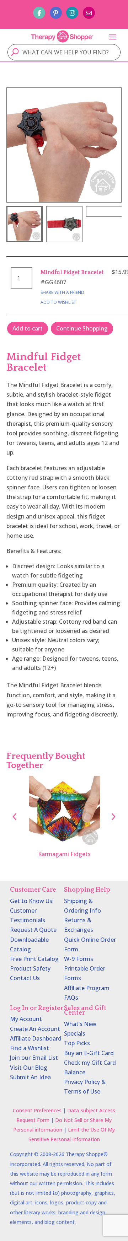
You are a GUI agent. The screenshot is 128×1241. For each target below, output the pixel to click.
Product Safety (30, 968)
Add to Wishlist (58, 302)
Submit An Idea (30, 1077)
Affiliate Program (87, 988)
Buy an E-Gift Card (89, 1053)
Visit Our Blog (28, 1067)
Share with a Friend (62, 292)
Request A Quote (33, 930)
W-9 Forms (78, 959)
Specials (74, 1033)
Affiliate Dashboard (36, 1038)
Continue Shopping (82, 328)
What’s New (80, 1024)
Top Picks (77, 1043)
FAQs (71, 997)
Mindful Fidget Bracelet (72, 272)
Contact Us (25, 978)
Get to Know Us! (32, 901)
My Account (26, 1019)
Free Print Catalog (34, 959)
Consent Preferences (37, 1110)
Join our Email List (34, 1058)
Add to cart (27, 328)
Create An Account (35, 1029)
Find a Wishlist (29, 1048)
